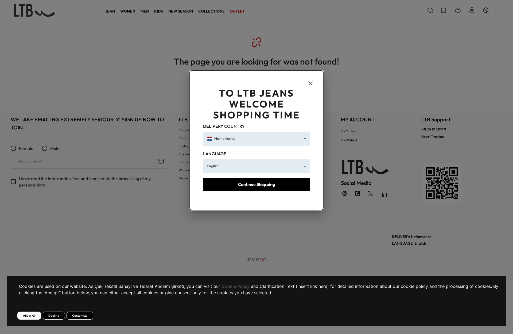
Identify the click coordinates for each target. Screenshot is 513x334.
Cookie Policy (235, 286)
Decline (53, 315)
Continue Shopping (256, 184)
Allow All (29, 315)
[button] (256, 139)
